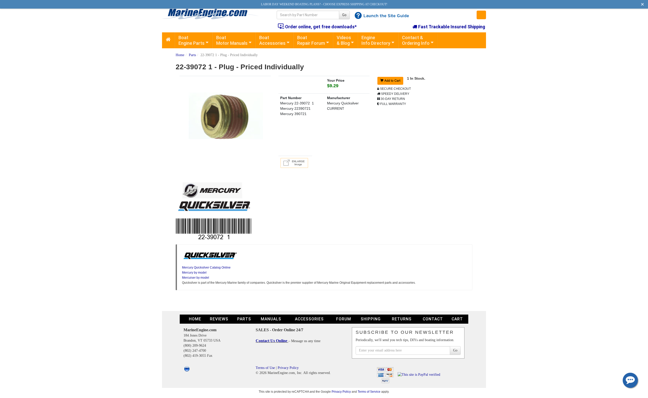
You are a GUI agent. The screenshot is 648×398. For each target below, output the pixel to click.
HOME (195, 319)
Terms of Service (369, 391)
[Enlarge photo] (295, 163)
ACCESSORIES (309, 319)
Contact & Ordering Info (416, 40)
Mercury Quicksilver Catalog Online (206, 267)
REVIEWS (219, 319)
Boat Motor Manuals (232, 40)
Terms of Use (265, 368)
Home (180, 55)
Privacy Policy (288, 368)
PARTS (244, 319)
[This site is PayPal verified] (420, 374)
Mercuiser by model (195, 277)
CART (457, 319)
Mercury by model (194, 272)
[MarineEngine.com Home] (213, 14)
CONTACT (433, 319)
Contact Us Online (272, 341)
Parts (192, 55)
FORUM (343, 319)
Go (344, 15)
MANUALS (271, 319)
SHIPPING (371, 319)
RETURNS (402, 319)
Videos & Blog (344, 40)
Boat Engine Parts (191, 40)
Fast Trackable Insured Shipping (451, 26)
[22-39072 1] (225, 116)
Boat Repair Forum (311, 40)
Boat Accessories (272, 40)
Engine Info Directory (375, 40)
